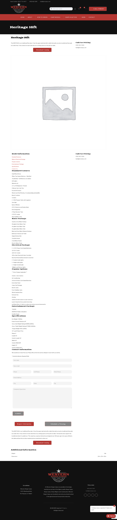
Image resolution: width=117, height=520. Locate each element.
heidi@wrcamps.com (91, 491)
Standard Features (16, 157)
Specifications (15, 166)
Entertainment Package (18, 164)
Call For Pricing (83, 42)
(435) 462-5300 (91, 488)
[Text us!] (111, 516)
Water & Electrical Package (18, 159)
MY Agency (64, 508)
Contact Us (15, 168)
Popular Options (16, 161)
